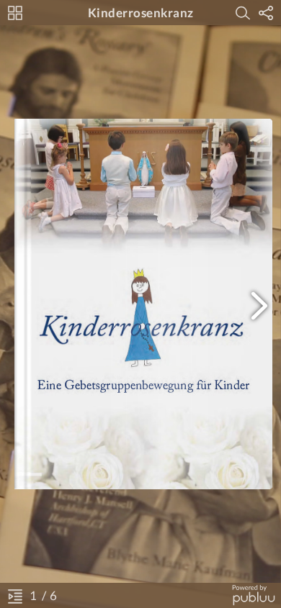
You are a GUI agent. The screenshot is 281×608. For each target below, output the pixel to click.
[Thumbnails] (15, 13)
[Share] (266, 13)
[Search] (243, 13)
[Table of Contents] (15, 596)
